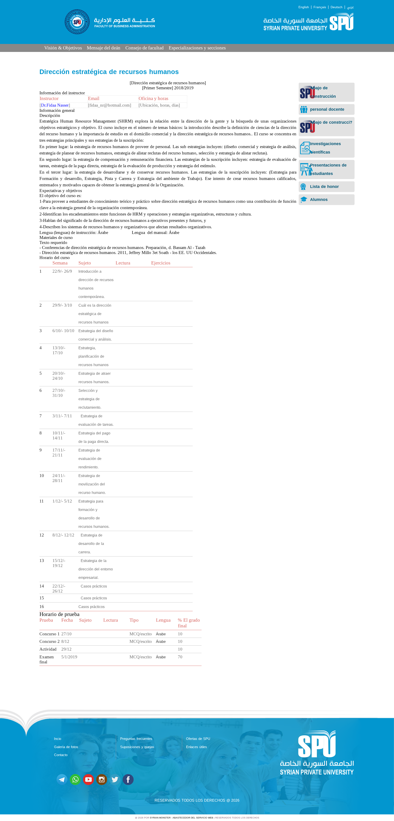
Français (320, 7)
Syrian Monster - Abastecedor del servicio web (181, 818)
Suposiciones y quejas (137, 747)
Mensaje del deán (103, 47)
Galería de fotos (66, 747)
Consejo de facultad (144, 47)
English (303, 7)
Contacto (60, 755)
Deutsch (336, 7)
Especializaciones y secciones (197, 47)
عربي (350, 7)
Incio (57, 739)
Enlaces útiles (196, 747)
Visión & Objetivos (63, 47)
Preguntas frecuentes (136, 739)
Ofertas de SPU (198, 739)
